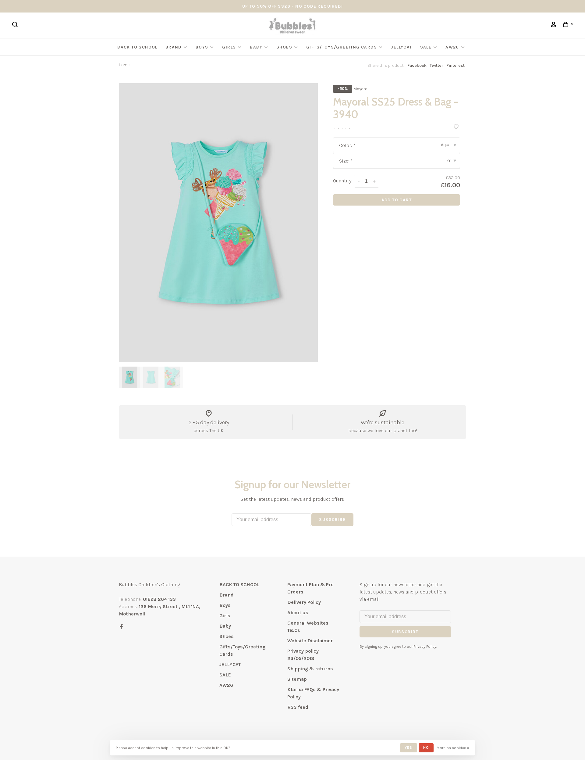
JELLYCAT (401, 47)
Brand (173, 47)
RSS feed (297, 707)
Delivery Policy (304, 602)
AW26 (452, 47)
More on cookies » (453, 747)
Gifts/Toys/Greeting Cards (342, 47)
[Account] (554, 25)
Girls (229, 47)
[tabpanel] (218, 222)
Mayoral (360, 88)
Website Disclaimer (310, 640)
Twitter (436, 65)
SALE (426, 47)
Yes (409, 747)
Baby (256, 47)
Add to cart (396, 200)
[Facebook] (121, 627)
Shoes (284, 47)
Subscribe (332, 519)
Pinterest (455, 65)
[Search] (16, 25)
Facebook (417, 65)
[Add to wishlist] (456, 127)
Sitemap (297, 679)
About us (297, 612)
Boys (202, 47)
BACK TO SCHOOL (137, 47)
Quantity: (342, 181)
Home (124, 64)
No (426, 747)
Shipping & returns (310, 669)
